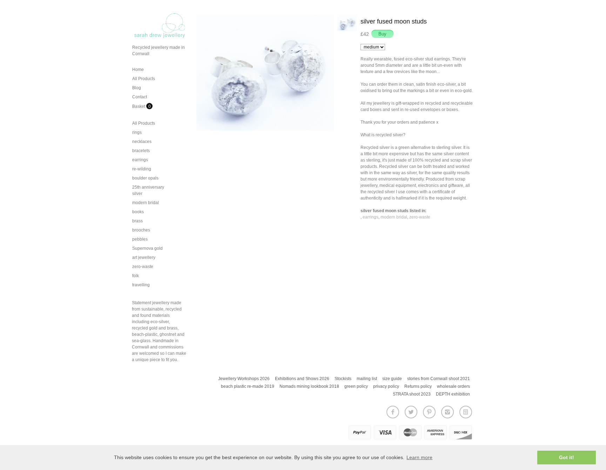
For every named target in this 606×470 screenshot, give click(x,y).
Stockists (343, 378)
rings (137, 132)
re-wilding (141, 169)
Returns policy (418, 386)
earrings (140, 159)
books (138, 211)
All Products (143, 78)
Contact (139, 96)
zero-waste (142, 266)
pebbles (140, 239)
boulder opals (145, 178)
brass (137, 220)
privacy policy (386, 386)
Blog (136, 87)
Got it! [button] (566, 457)
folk (135, 275)
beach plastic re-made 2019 (247, 386)
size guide (392, 378)
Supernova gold (147, 248)
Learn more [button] (419, 457)
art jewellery (143, 257)
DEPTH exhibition (453, 394)
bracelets (141, 150)
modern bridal (145, 202)
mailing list (367, 378)
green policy (356, 386)
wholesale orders (453, 386)
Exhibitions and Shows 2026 (302, 378)
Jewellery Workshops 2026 (244, 378)
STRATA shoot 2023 (412, 394)
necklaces (142, 141)
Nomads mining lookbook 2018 (309, 386)
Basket (139, 106)
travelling (141, 284)
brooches (141, 230)
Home (138, 69)
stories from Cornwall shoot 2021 (438, 378)
